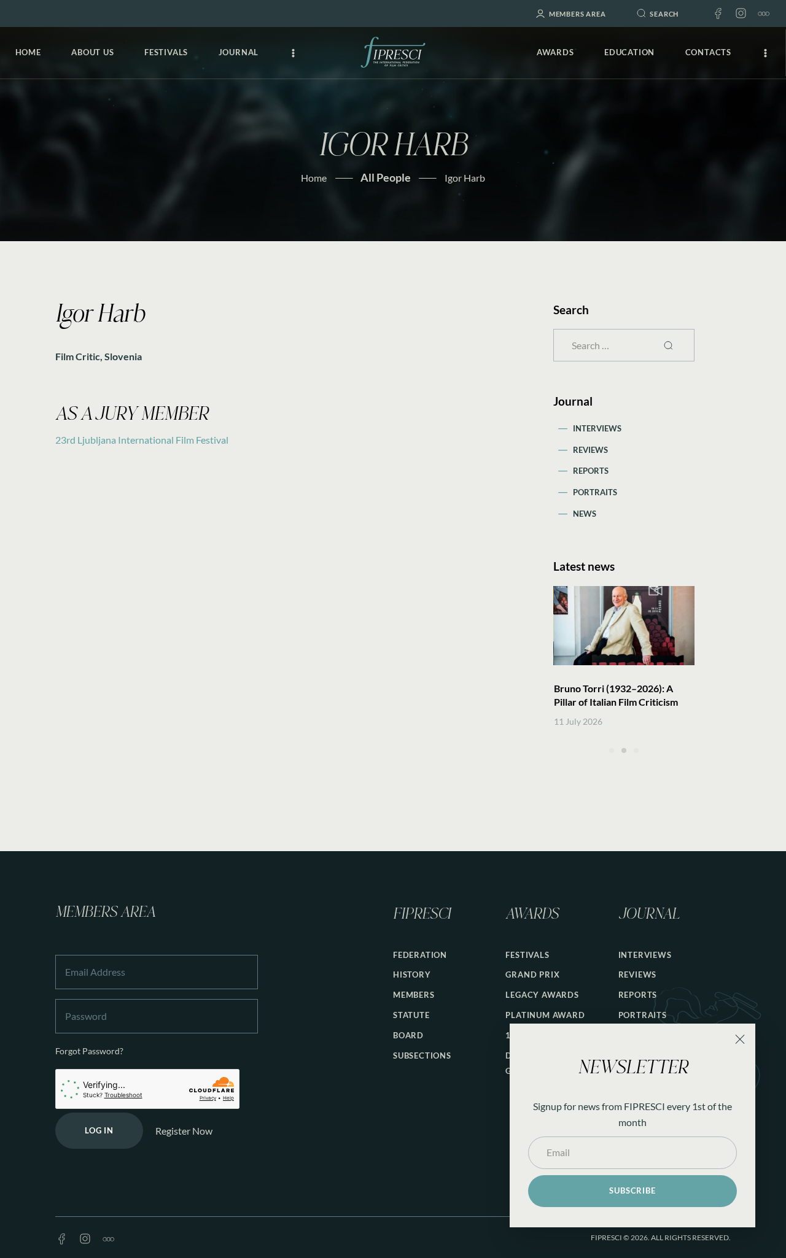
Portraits (595, 492)
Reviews (590, 450)
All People (385, 177)
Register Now (183, 1130)
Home (314, 177)
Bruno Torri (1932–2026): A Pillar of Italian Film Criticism (616, 695)
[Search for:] (623, 345)
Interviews (597, 428)
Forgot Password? (89, 1051)
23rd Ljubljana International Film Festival (141, 440)
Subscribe (632, 1190)
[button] (611, 750)
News (584, 514)
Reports (591, 471)
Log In (99, 1130)
